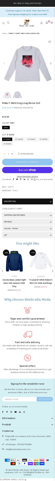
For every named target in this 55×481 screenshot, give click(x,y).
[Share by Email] (32, 179)
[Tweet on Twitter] (17, 179)
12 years (31, 139)
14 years (7, 144)
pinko (15, 190)
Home (4, 33)
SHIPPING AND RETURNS (14, 215)
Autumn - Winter (11, 228)
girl (5, 235)
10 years (19, 139)
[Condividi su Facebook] (13, 179)
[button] (8, 107)
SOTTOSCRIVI (45, 399)
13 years (43, 139)
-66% (6, 253)
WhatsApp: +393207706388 (18, 444)
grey (6, 127)
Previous (4, 63)
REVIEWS (8, 222)
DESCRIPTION (10, 201)
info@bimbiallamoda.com (18, 449)
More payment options (27, 176)
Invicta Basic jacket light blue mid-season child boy (14, 283)
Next (51, 63)
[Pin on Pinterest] (21, 179)
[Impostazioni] (51, 23)
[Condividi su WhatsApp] (28, 179)
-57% (32, 253)
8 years (7, 139)
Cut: (8, 134)
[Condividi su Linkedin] (24, 179)
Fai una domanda (44, 179)
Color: (8, 123)
